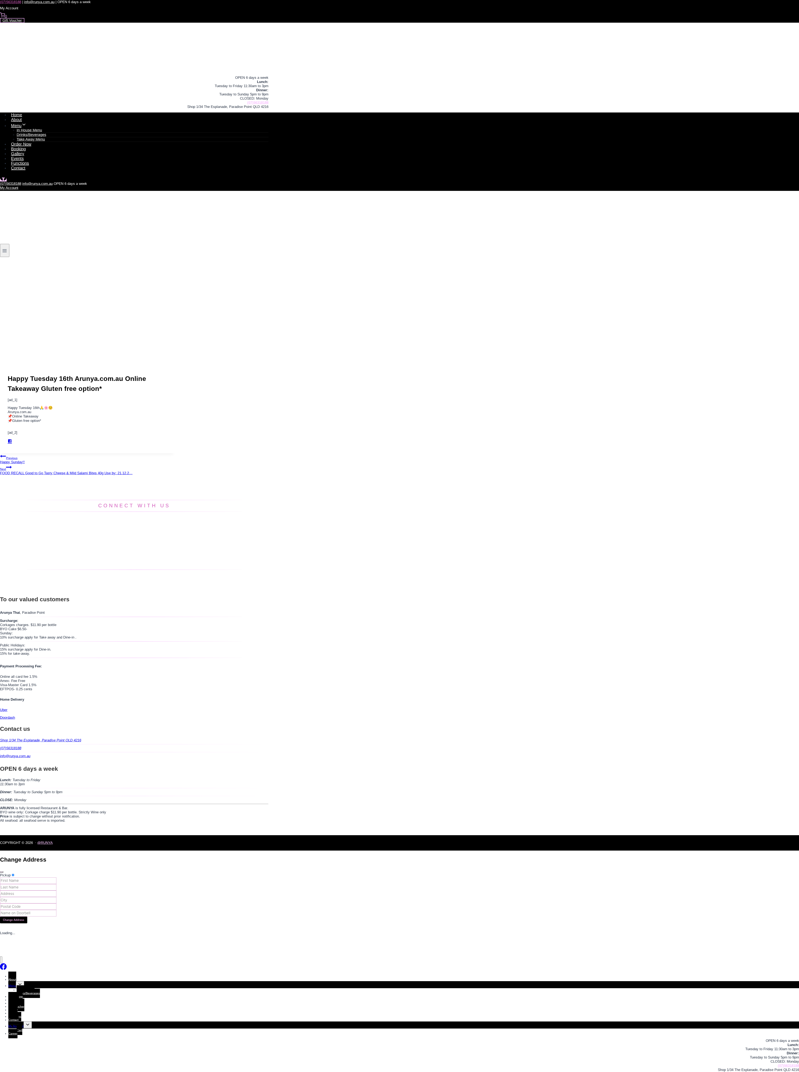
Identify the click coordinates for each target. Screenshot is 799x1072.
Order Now (21, 144)
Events (17, 158)
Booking (18, 149)
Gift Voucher (12, 20)
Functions (20, 163)
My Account (9, 188)
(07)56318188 (10, 2)
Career (12, 1033)
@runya (45, 843)
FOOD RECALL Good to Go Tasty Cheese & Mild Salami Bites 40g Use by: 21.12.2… (66, 471)
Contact (18, 168)
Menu (12, 985)
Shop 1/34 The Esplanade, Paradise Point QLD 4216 (40, 740)
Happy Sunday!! (12, 460)
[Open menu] (4, 250)
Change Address (13, 919)
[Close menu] (1, 959)
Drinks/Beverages (28, 993)
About (16, 119)
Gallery (17, 153)
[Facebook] (3, 180)
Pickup (5, 875)
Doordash (7, 718)
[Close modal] (1, 872)
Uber (3, 710)
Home (16, 114)
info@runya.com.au (39, 2)
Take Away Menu (31, 139)
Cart (19, 1030)
